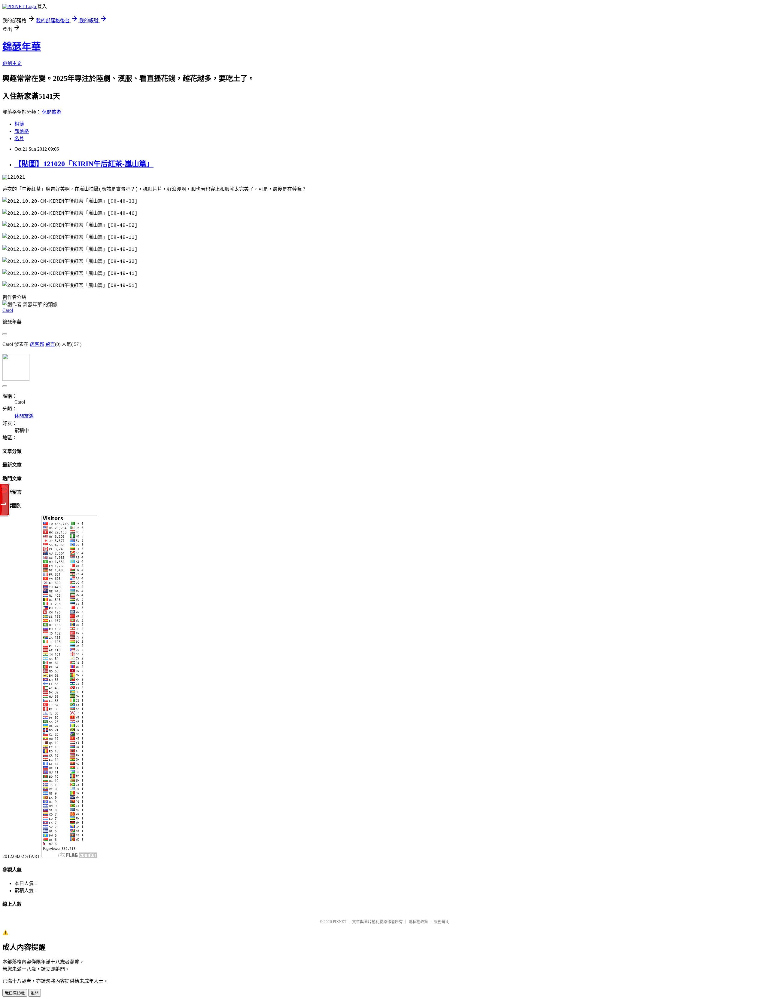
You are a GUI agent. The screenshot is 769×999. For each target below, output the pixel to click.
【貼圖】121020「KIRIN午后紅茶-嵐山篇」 (83, 164)
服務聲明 (441, 921)
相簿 (19, 124)
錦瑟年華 (21, 46)
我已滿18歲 (15, 993)
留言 (50, 344)
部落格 (21, 131)
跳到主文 (12, 63)
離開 (34, 993)
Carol (7, 310)
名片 (19, 138)
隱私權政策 (418, 921)
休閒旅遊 (51, 112)
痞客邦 (37, 344)
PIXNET (339, 921)
